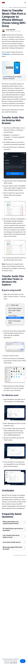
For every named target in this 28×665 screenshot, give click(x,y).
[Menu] (25, 2)
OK (23, 661)
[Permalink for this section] (13, 123)
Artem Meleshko (10, 29)
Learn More (13, 663)
